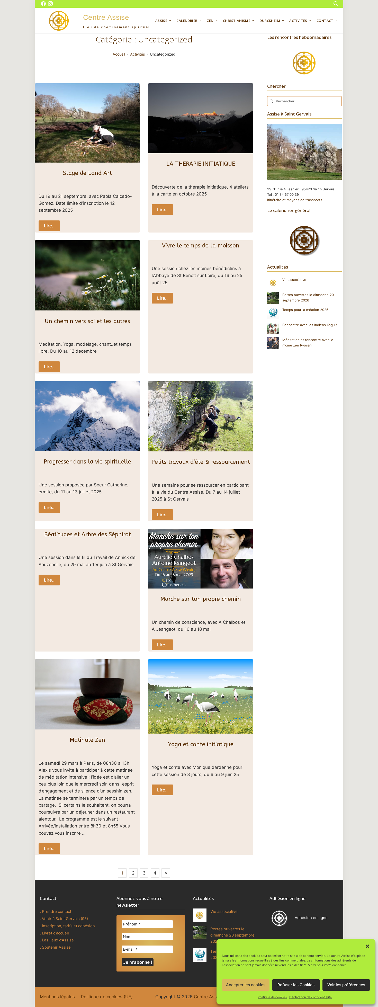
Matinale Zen (87, 740)
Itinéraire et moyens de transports (294, 200)
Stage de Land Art (87, 173)
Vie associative (294, 280)
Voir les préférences (346, 984)
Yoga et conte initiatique (200, 744)
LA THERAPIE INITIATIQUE (200, 164)
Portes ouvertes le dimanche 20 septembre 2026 (232, 935)
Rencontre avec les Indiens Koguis (309, 325)
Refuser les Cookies (295, 984)
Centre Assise (208, 996)
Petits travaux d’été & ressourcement (200, 462)
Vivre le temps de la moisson (200, 245)
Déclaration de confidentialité (310, 997)
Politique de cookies (272, 997)
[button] (367, 945)
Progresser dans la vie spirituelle (87, 461)
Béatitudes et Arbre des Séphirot (87, 534)
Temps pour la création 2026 (305, 310)
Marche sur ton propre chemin (200, 599)
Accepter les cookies (245, 984)
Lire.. (49, 225)
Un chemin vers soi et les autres (87, 321)
